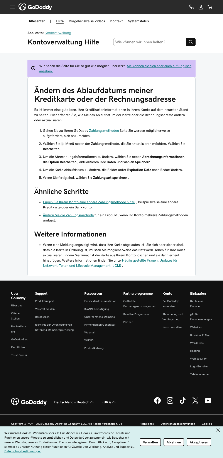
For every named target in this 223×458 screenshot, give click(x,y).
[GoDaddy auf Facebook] (157, 403)
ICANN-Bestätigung (96, 309)
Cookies (207, 423)
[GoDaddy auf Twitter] (195, 403)
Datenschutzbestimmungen (178, 423)
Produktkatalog (93, 348)
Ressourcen (42, 316)
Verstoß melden (45, 309)
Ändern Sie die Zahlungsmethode (68, 215)
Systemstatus (138, 21)
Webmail (89, 332)
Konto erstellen (172, 327)
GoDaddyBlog (19, 339)
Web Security (198, 358)
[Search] (191, 42)
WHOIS (88, 340)
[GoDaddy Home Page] (29, 402)
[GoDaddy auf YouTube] (208, 403)
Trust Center (19, 355)
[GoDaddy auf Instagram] (170, 403)
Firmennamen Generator (99, 324)
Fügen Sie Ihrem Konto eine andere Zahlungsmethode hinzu (89, 202)
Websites (196, 327)
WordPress (197, 342)
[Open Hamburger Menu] (10, 7)
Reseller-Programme (136, 314)
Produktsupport (44, 301)
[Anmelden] (201, 7)
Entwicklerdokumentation (100, 301)
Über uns (16, 305)
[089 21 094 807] (192, 7)
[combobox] (149, 42)
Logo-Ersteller (199, 366)
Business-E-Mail (200, 335)
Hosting (195, 350)
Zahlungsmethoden (104, 130)
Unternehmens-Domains (99, 316)
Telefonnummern (200, 374)
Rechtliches (18, 347)
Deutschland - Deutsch (71, 402)
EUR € (106, 402)
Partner (128, 322)
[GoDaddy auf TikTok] (183, 403)
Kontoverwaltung (58, 32)
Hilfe (60, 21)
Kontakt (116, 21)
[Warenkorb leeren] (210, 7)
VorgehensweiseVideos (87, 21)
